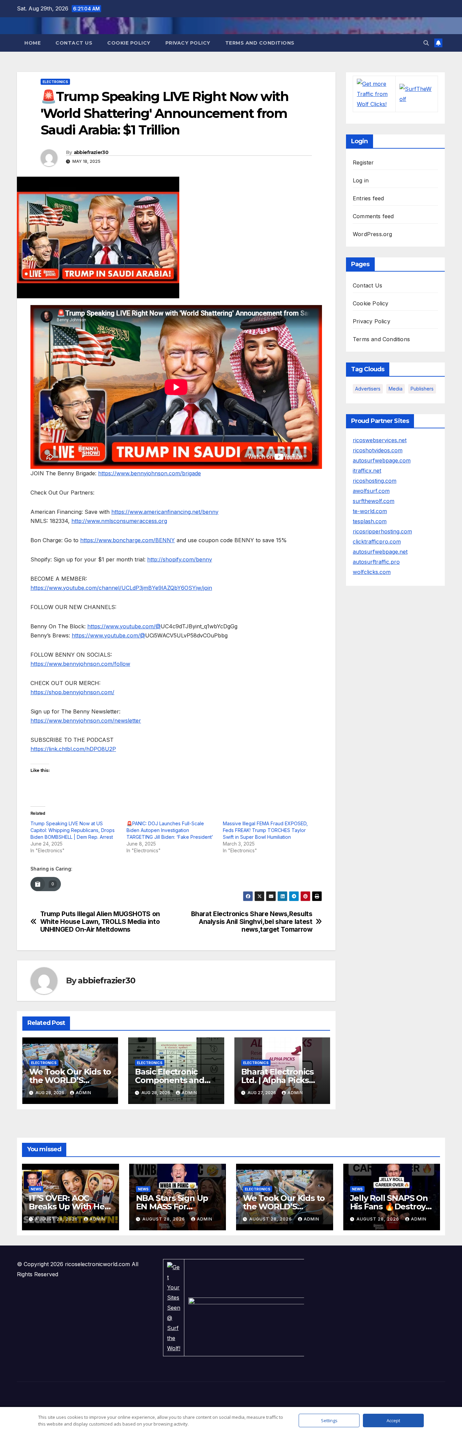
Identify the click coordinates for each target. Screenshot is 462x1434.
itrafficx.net (367, 470)
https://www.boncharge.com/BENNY (127, 540)
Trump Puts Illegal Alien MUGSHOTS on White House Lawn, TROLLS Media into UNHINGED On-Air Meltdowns (100, 921)
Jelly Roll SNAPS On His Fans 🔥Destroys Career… (390, 1206)
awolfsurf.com (371, 490)
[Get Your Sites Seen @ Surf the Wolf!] (173, 1307)
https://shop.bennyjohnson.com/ (72, 692)
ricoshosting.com (374, 480)
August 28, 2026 (57, 1219)
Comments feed (373, 216)
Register (363, 162)
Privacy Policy (187, 43)
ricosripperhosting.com (382, 531)
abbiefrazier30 (91, 152)
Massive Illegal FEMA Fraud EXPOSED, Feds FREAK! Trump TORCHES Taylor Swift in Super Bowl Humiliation (265, 830)
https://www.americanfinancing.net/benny (164, 511)
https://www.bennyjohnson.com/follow (80, 663)
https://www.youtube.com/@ (124, 626)
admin (83, 1092)
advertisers (367, 389)
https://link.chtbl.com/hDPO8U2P (73, 749)
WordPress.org (372, 234)
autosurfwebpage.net (380, 551)
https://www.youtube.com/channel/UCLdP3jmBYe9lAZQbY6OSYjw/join (121, 587)
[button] (426, 43)
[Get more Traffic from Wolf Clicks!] (374, 93)
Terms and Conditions (260, 43)
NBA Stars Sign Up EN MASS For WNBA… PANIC (172, 1206)
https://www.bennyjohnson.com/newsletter (85, 720)
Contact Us (73, 43)
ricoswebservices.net (380, 440)
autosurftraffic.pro (376, 561)
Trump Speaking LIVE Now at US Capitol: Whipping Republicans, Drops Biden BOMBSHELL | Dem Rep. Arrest (72, 830)
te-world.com (370, 511)
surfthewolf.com (373, 501)
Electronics (55, 82)
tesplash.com (370, 521)
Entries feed (368, 198)
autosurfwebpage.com (382, 460)
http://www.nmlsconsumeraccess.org (119, 521)
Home (32, 43)
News (36, 1189)
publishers (422, 389)
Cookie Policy (129, 43)
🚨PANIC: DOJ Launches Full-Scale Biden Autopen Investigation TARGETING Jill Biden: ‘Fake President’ (169, 830)
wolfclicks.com (372, 572)
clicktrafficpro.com (377, 541)
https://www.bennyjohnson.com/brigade (149, 473)
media (395, 389)
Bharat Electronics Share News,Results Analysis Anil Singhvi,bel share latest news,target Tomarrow (252, 921)
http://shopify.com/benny (179, 559)
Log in (361, 180)
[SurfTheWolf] (416, 93)
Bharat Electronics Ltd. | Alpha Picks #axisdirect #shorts (279, 1080)
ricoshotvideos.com (377, 450)
